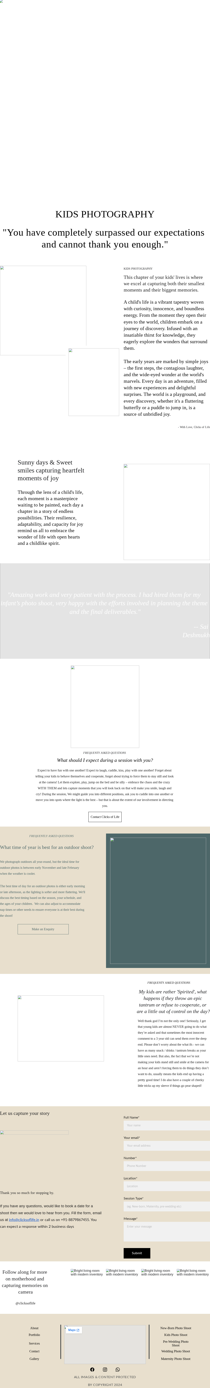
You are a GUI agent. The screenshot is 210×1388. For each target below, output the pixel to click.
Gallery (34, 1359)
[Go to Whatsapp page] (118, 1370)
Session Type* (134, 1198)
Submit (137, 1253)
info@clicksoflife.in (24, 1220)
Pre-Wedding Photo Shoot (175, 1343)
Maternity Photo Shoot (175, 1359)
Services (34, 1343)
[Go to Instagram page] (107, 1370)
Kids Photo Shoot (175, 1335)
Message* (131, 1218)
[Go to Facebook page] (94, 1370)
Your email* (132, 1137)
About (34, 1328)
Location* (130, 1178)
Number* (130, 1158)
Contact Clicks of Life (105, 817)
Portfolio (34, 1335)
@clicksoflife (25, 1303)
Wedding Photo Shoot (175, 1351)
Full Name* (131, 1117)
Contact (34, 1351)
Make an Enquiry (43, 929)
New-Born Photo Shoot (175, 1328)
